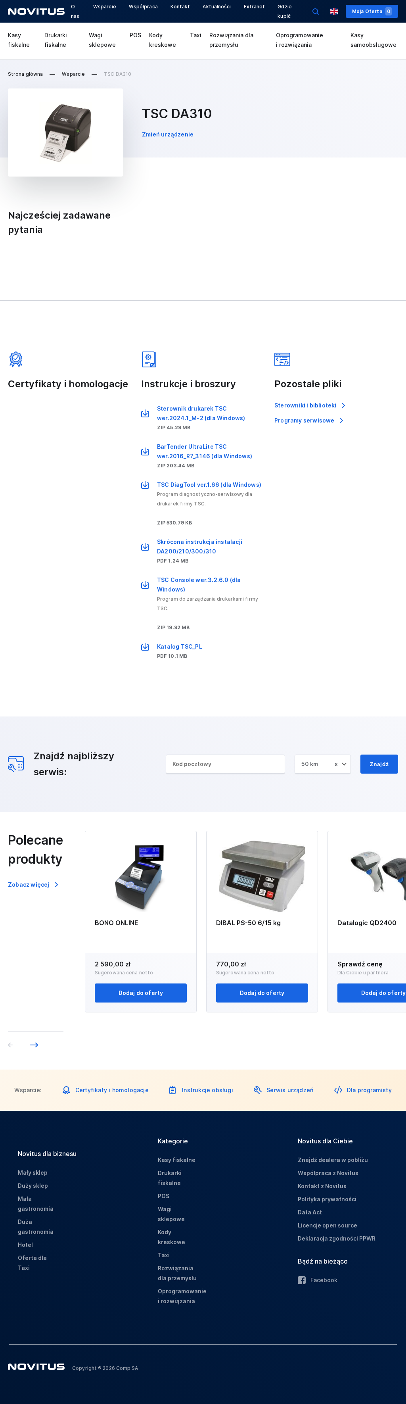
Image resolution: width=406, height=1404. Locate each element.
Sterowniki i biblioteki (305, 405)
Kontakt (180, 7)
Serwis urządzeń (289, 1090)
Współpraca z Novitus (328, 1173)
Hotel (25, 1244)
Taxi (195, 35)
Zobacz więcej (29, 884)
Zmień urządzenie (167, 134)
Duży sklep (33, 1185)
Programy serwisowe (304, 420)
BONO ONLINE (116, 923)
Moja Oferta (371, 11)
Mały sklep (33, 1172)
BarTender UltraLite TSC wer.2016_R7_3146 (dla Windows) (204, 451)
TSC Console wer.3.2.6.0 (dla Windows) (199, 584)
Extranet (254, 7)
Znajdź (379, 764)
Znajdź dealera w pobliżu (333, 1159)
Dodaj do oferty (141, 992)
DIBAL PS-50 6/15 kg (248, 923)
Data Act (310, 1212)
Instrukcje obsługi (207, 1090)
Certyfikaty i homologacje (112, 1090)
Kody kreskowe (162, 40)
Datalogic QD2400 (366, 923)
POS (135, 35)
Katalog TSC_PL (179, 646)
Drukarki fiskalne (55, 40)
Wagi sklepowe (102, 40)
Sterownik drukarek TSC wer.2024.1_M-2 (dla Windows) (201, 413)
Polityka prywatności (327, 1199)
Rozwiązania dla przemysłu (231, 40)
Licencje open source (327, 1225)
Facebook (323, 1280)
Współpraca (143, 7)
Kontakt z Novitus (322, 1186)
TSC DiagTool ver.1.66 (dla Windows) (209, 484)
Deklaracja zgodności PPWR (336, 1238)
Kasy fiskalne (19, 40)
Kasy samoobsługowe (373, 40)
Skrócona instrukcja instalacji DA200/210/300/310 (199, 546)
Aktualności (217, 7)
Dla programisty (369, 1090)
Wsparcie (104, 7)
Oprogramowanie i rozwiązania (299, 40)
